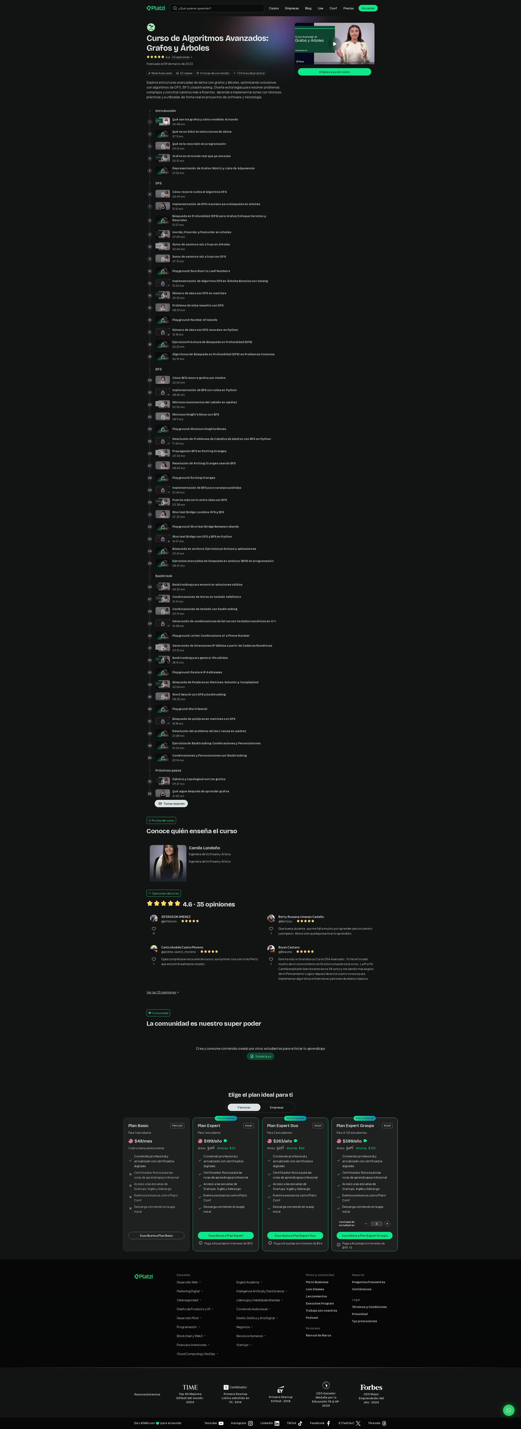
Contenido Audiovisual (252, 1309)
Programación (187, 1327)
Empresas (292, 8)
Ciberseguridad (187, 1300)
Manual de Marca (318, 1335)
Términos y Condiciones (369, 1307)
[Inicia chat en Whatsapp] (508, 1410)
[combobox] (217, 8)
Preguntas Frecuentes (368, 1282)
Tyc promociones (364, 1321)
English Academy (247, 1282)
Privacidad (360, 1314)
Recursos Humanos (249, 1336)
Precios (349, 8)
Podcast (312, 1318)
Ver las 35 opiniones (161, 992)
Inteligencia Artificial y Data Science (260, 1291)
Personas (244, 1107)
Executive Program (320, 1303)
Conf (333, 8)
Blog (308, 8)
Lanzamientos (316, 1296)
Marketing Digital (188, 1291)
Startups (242, 1345)
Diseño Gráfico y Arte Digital (255, 1318)
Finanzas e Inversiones (192, 1345)
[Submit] (175, 8)
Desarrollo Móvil (188, 1318)
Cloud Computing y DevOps (196, 1354)
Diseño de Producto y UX (193, 1309)
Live (320, 8)
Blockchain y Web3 (190, 1336)
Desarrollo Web (187, 1282)
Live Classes (315, 1289)
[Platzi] (156, 8)
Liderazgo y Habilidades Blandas (258, 1300)
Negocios (243, 1327)
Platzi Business (317, 1282)
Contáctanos (361, 1289)
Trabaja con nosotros (321, 1310)
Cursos (274, 8)
